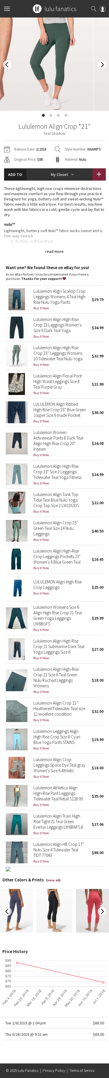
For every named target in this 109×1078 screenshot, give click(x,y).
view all (53, 880)
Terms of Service (81, 1070)
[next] (102, 64)
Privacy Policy (54, 1070)
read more (54, 251)
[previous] (7, 64)
